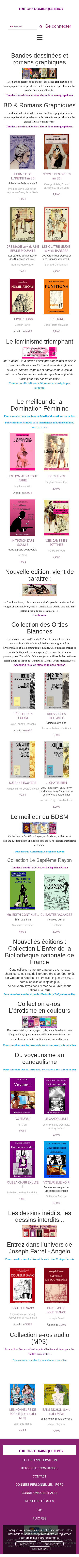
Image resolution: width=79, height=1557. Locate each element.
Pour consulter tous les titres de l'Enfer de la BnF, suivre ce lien (39, 994)
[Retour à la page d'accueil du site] (39, 7)
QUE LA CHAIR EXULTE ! (22, 1184)
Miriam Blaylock (56, 1424)
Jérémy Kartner (56, 1128)
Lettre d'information (39, 1460)
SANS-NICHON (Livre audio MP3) (56, 1411)
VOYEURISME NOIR (56, 1182)
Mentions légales (39, 1501)
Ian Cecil (23, 555)
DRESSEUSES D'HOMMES (56, 716)
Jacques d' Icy (14, 788)
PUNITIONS (56, 319)
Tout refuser (39, 1549)
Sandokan (32, 1192)
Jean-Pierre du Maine (56, 324)
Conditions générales (39, 1493)
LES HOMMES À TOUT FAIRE (23, 478)
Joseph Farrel (22, 324)
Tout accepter (52, 1544)
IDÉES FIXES (56, 476)
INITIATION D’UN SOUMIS (23, 542)
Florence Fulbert (51, 728)
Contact (39, 1476)
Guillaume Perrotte (56, 1196)
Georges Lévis (52, 184)
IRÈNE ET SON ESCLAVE (23, 716)
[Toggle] (40, 37)
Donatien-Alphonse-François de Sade (22, 190)
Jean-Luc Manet (23, 1423)
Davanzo (31, 723)
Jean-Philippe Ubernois (56, 1124)
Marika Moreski (22, 486)
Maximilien (31, 1317)
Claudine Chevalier (22, 925)
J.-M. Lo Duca (61, 187)
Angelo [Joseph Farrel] (22, 1314)
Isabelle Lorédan (16, 1192)
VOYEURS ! (22, 1119)
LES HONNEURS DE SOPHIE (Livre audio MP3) (22, 1413)
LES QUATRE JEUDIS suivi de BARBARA (56, 248)
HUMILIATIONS (23, 319)
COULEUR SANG (23, 1308)
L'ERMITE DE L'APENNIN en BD (22, 176)
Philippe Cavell (16, 188)
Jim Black (66, 728)
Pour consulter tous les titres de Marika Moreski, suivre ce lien (39, 416)
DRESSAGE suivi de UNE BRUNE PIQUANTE (22, 248)
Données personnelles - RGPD (39, 1484)
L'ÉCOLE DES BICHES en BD (56, 176)
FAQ (39, 1510)
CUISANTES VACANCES (56, 914)
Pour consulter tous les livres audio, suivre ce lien (40, 1360)
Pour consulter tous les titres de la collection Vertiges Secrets (39, 1259)
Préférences (26, 1544)
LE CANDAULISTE (56, 1119)
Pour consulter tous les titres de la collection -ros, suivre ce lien (39, 1045)
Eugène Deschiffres (56, 482)
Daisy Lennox (17, 723)
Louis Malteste (31, 788)
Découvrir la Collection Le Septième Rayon (39, 851)
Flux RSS (39, 1518)
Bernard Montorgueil (22, 264)
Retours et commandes (39, 1468)
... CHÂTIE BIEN (56, 783)
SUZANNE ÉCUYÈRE (22, 783)
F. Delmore (56, 925)
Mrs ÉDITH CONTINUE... (23, 914)
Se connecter (58, 26)
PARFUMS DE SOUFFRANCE (56, 1310)
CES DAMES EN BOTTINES (56, 542)
